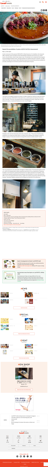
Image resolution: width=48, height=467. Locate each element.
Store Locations (7, 5)
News (35, 445)
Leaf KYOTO (2, 5)
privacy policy (43, 462)
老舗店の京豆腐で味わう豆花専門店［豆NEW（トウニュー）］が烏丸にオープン (24, 382)
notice (12, 420)
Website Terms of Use (35, 462)
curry (13, 7)
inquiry (25, 464)
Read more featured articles (24, 333)
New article (9, 7)
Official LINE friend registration (25, 265)
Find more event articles (24, 358)
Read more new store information (24, 389)
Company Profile (17, 462)
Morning (16, 7)
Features (24, 445)
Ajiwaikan (13, 448)
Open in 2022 (4, 7)
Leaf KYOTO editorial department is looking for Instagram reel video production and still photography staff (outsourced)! (23, 417)
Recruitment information (25, 462)
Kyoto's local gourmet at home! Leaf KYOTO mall (29, 261)
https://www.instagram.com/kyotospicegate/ (12, 224)
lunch (20, 7)
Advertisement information (7, 462)
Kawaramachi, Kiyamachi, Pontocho (28, 7)
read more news (24, 307)
